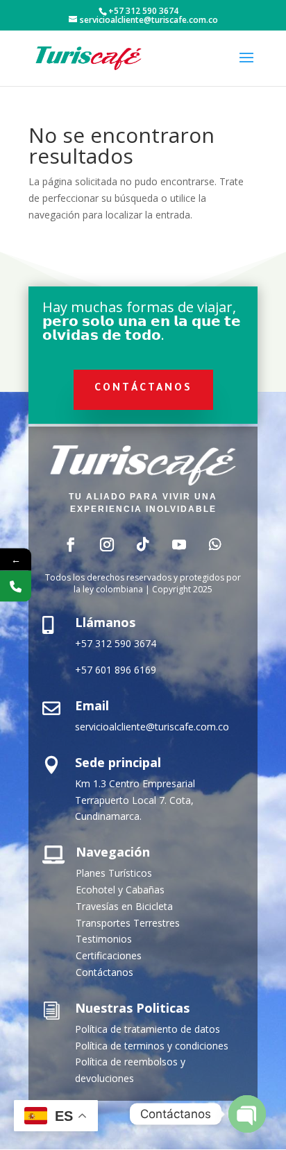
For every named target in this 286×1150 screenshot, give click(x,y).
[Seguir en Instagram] (107, 544)
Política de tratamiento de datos (147, 1029)
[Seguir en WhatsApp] (215, 544)
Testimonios (104, 938)
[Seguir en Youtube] (179, 544)
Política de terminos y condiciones (151, 1045)
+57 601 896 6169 (115, 669)
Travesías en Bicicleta (124, 906)
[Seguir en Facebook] (71, 544)
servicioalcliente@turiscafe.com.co (152, 726)
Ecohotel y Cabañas (120, 889)
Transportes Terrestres (128, 922)
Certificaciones (109, 955)
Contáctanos (143, 389)
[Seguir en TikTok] (143, 544)
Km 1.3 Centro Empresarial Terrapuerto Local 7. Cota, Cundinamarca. (135, 800)
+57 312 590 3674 (115, 643)
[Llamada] (15, 586)
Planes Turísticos (114, 872)
